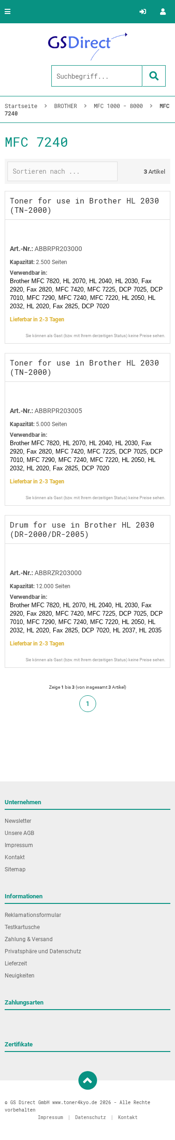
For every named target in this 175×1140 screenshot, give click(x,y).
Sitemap (15, 869)
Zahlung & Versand (29, 939)
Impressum (19, 845)
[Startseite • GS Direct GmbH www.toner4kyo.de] (87, 47)
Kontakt (15, 857)
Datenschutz (90, 1117)
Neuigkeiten (20, 975)
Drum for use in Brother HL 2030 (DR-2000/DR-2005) (82, 529)
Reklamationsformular (33, 915)
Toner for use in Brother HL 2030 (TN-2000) (84, 205)
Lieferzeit (16, 963)
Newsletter (18, 821)
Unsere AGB (19, 833)
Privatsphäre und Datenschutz (43, 951)
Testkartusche (22, 927)
